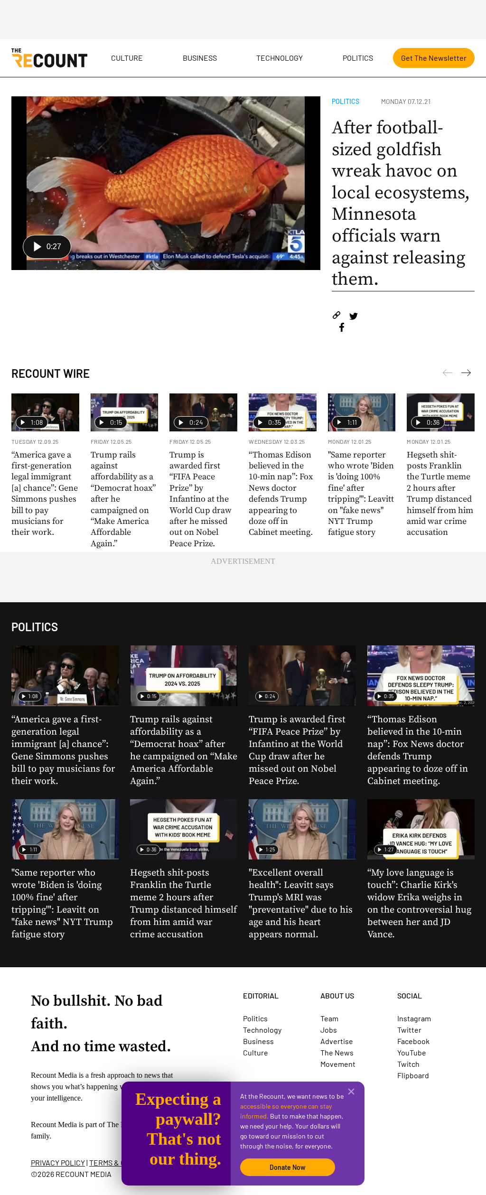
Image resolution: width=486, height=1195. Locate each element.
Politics (358, 57)
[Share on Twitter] (353, 316)
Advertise (336, 1041)
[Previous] (466, 374)
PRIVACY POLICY (58, 1162)
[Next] (447, 374)
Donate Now (288, 1167)
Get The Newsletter (434, 57)
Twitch (408, 1063)
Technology (279, 57)
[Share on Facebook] (341, 328)
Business (200, 57)
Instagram (414, 1018)
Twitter (409, 1029)
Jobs (328, 1029)
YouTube (411, 1052)
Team (329, 1018)
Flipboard (413, 1075)
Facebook (413, 1041)
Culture (127, 57)
